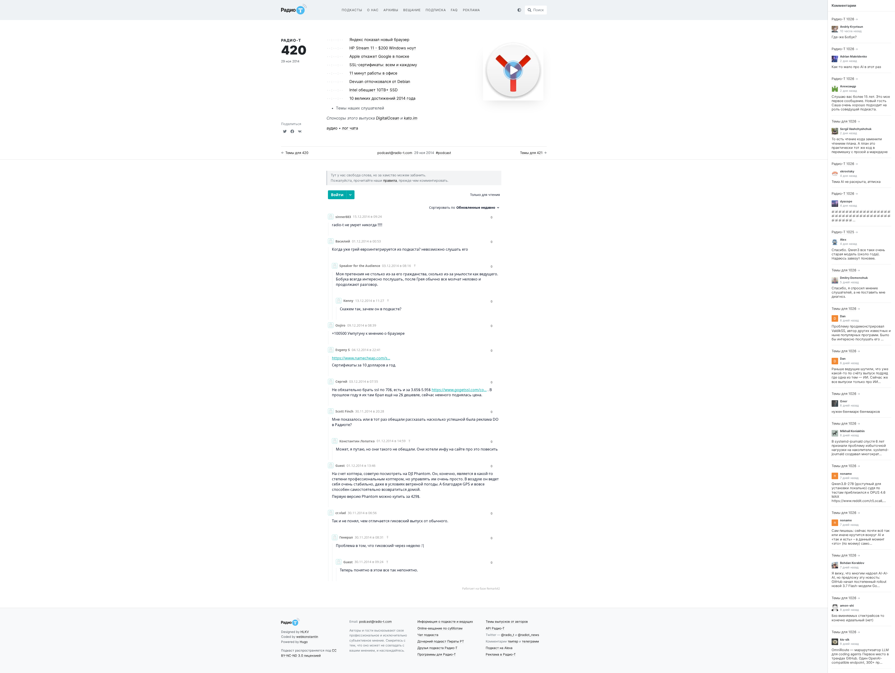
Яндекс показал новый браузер (379, 39)
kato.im (410, 118)
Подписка (436, 10)
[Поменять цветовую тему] (519, 10)
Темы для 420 (296, 153)
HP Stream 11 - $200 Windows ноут (382, 48)
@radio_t (507, 635)
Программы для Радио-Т (436, 654)
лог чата (350, 128)
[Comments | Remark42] (414, 392)
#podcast (443, 153)
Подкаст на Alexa (499, 648)
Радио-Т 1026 (843, 19)
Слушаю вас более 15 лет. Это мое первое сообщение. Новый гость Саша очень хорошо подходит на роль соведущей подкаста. (861, 103)
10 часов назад (851, 31)
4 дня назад (848, 176)
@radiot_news (528, 635)
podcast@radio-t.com (394, 153)
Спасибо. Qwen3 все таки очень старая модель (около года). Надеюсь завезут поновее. (858, 254)
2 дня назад (848, 61)
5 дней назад (849, 282)
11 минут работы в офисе (373, 73)
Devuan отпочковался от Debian (379, 81)
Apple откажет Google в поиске (379, 56)
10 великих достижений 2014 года (382, 98)
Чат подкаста (427, 635)
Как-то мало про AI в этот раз (856, 67)
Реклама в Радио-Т (501, 654)
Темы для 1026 (844, 121)
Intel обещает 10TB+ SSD (373, 90)
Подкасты (352, 10)
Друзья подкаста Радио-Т (437, 648)
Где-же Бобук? (844, 37)
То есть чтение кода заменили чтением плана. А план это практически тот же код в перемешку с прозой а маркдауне (860, 145)
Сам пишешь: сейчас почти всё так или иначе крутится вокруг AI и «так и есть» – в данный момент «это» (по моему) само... (861, 537)
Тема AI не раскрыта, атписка (856, 182)
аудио (332, 128)
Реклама (471, 10)
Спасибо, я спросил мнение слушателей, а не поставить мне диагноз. (858, 292)
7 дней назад (849, 478)
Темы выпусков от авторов (507, 621)
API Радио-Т (495, 628)
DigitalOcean (387, 118)
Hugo (304, 642)
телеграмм (530, 641)
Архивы (390, 10)
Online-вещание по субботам (439, 628)
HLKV (304, 632)
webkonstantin (307, 637)
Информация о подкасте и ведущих (445, 621)
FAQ (454, 10)
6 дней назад (849, 320)
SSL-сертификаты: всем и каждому (383, 64)
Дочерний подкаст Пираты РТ (440, 641)
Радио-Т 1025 (843, 232)
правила (390, 180)
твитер (513, 641)
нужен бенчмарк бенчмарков (856, 412)
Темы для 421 (531, 153)
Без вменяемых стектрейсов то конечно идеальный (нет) (858, 618)
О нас (373, 10)
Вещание (412, 10)
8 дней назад (849, 610)
